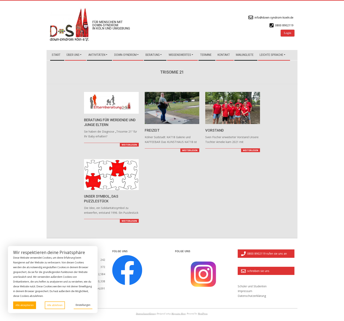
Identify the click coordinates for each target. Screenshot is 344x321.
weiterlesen (129, 144)
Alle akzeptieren (25, 305)
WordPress (202, 313)
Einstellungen (83, 305)
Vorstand (214, 130)
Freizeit (152, 130)
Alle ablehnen (55, 305)
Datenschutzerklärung (146, 313)
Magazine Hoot (178, 313)
